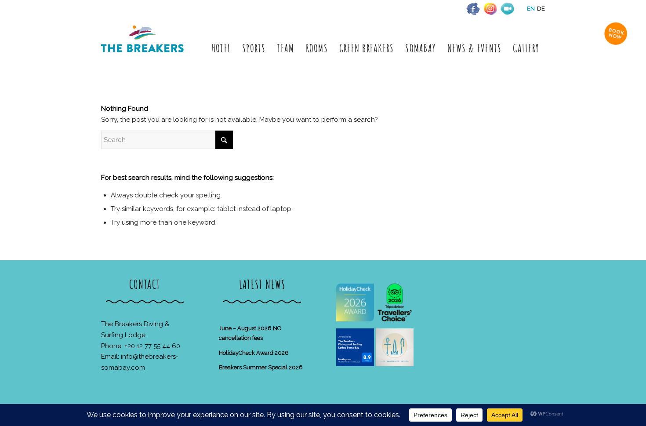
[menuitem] (221, 48)
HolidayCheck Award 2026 (254, 353)
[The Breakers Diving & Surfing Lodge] (144, 48)
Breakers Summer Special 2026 (261, 367)
